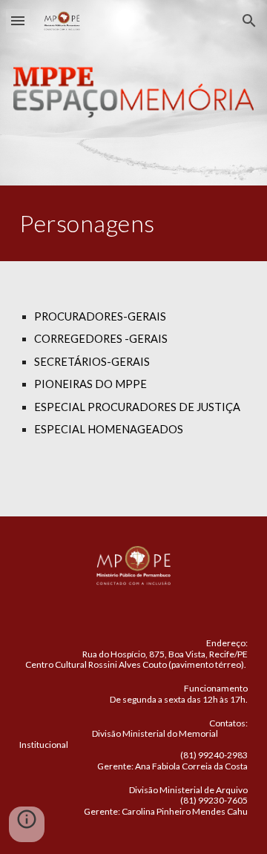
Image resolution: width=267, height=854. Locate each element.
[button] (18, 20)
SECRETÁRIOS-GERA (87, 361)
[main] (133, 223)
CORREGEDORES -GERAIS (101, 338)
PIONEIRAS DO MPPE (90, 384)
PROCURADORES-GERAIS (100, 316)
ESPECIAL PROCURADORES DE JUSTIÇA (137, 407)
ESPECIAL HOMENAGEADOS (108, 429)
